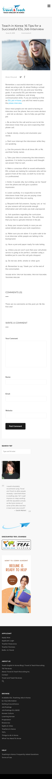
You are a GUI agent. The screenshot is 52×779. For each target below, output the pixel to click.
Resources (6, 723)
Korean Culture (8, 713)
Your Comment (11, 338)
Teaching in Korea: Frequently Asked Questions (20, 754)
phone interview (15, 103)
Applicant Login (8, 641)
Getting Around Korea (10, 704)
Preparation (6, 720)
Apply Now (6, 637)
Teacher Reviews (8, 647)
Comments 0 (26, 33)
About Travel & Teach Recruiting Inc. (16, 672)
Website (8, 411)
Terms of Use (7, 757)
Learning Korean (8, 716)
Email (7, 394)
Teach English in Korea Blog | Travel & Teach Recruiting (23, 665)
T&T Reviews (7, 668)
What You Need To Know (11, 738)
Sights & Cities (7, 726)
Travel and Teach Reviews (12, 678)
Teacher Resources (9, 644)
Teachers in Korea (9, 729)
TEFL (4, 732)
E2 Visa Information (9, 701)
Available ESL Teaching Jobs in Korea (16, 698)
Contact (5, 675)
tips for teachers (24, 274)
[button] (3, 682)
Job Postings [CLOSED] (10, 710)
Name (7, 377)
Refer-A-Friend (8, 650)
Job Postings (7, 707)
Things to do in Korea (10, 735)
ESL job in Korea (14, 100)
